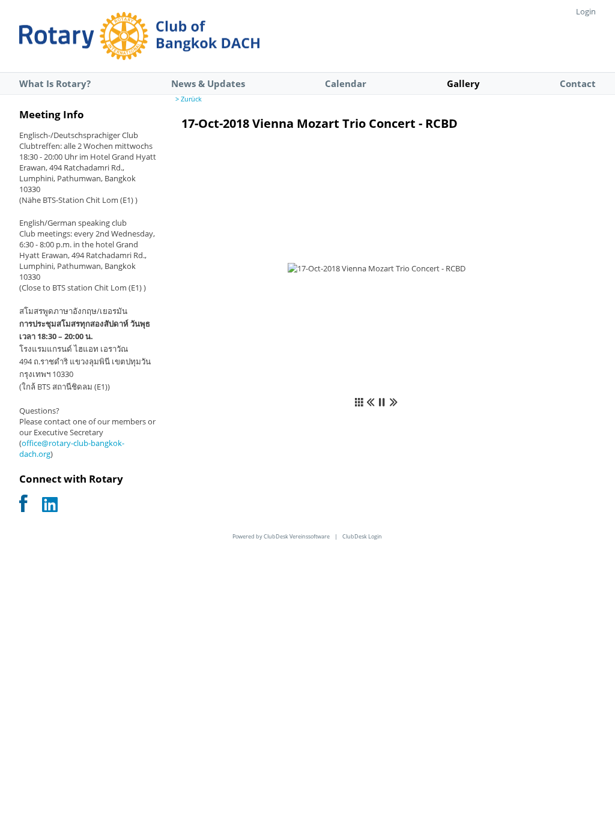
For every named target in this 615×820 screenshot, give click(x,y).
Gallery (463, 83)
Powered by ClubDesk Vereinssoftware (281, 536)
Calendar (345, 83)
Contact (578, 83)
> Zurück (188, 99)
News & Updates (208, 83)
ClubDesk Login (362, 536)
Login (586, 11)
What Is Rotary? (55, 83)
